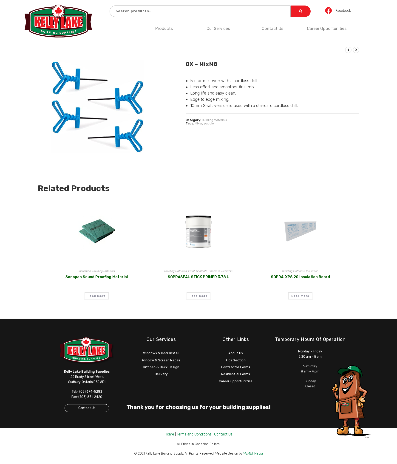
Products (164, 28)
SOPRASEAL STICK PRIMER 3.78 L (198, 277)
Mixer (198, 123)
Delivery (161, 374)
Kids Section (236, 360)
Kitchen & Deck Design (161, 367)
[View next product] (356, 50)
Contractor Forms (235, 367)
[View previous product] (348, 50)
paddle (209, 123)
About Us (235, 353)
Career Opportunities (326, 28)
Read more (97, 295)
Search (301, 11)
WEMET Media (253, 453)
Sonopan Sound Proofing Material (96, 277)
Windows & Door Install (161, 353)
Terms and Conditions (194, 434)
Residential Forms (235, 374)
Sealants (227, 271)
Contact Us (272, 28)
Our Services (218, 28)
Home (169, 434)
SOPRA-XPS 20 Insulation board (300, 277)
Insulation (85, 271)
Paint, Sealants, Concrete (204, 271)
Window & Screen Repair (161, 360)
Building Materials (214, 120)
